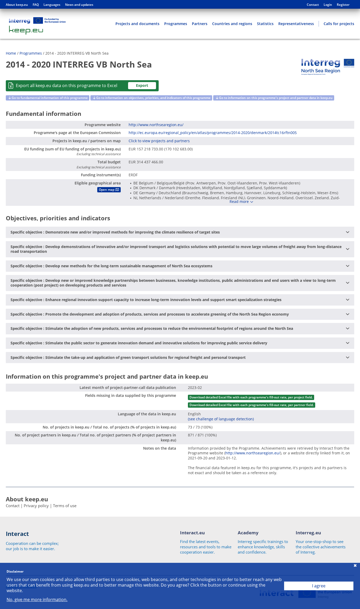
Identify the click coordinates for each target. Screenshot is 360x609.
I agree (318, 586)
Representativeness (296, 23)
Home (11, 53)
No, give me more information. (37, 599)
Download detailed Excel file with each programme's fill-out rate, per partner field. (251, 405)
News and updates (79, 5)
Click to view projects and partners (159, 140)
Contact (313, 5)
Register (343, 5)
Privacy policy (36, 505)
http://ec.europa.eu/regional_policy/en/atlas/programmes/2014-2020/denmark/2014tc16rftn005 (213, 132)
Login (328, 5)
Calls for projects (339, 23)
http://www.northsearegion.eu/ (156, 124)
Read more (239, 201)
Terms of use (64, 505)
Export (142, 85)
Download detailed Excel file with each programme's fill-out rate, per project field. (251, 397)
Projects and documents (137, 23)
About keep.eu (17, 5)
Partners (199, 23)
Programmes (175, 23)
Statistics (265, 23)
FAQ (36, 5)
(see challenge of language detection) (221, 418)
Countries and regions (232, 23)
